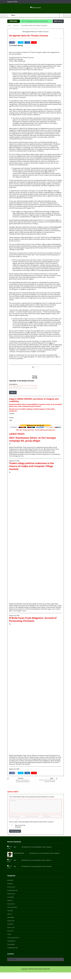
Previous (20, 778)
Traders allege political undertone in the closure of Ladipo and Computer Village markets (31, 466)
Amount (11, 417)
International (10, 907)
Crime (8, 883)
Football (9, 897)
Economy (9, 887)
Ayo (15, 38)
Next (51, 778)
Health (9, 900)
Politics (9, 927)
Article (8, 880)
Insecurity (9, 904)
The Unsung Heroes (12, 937)
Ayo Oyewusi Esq (19, 853)
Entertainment (11, 890)
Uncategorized (11, 947)
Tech (8, 934)
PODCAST (9, 924)
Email (60, 38)
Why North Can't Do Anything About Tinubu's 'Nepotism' (38, 847)
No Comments (35, 38)
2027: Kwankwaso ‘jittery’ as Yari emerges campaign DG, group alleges (32, 439)
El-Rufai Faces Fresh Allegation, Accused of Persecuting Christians (32, 619)
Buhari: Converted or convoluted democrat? (23, 780)
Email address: (13, 384)
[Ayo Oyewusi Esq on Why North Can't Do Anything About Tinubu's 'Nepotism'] (9, 854)
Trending (9, 944)
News (8, 917)
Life (8, 914)
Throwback (10, 941)
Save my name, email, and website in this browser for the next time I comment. (31, 822)
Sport (8, 931)
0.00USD (11, 413)
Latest (8, 910)
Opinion (29, 38)
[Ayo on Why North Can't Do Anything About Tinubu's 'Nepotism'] (9, 847)
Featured (9, 893)
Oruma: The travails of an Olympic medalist (47, 780)
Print (56, 38)
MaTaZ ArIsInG (14, 49)
